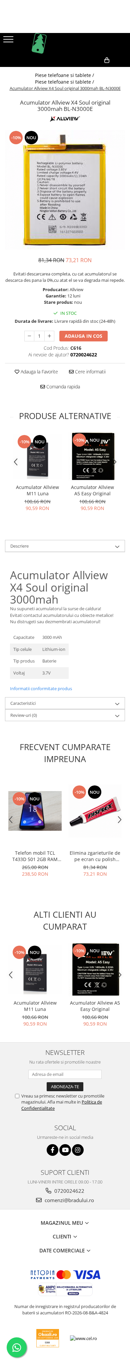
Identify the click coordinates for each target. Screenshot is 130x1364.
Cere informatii (90, 371)
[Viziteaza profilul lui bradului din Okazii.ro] (47, 1338)
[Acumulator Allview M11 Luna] (37, 456)
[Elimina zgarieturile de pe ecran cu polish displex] (95, 811)
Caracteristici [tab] (23, 703)
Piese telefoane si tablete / (65, 75)
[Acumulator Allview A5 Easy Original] (92, 456)
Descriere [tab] (19, 546)
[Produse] (9, 41)
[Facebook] (52, 1150)
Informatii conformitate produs (41, 688)
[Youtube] (65, 1150)
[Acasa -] (65, 43)
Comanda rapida (62, 386)
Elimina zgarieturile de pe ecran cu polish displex (95, 856)
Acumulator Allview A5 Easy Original (92, 490)
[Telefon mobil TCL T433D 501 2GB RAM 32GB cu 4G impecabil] (35, 811)
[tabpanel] (65, 190)
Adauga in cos (83, 336)
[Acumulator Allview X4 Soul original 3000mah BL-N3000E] (65, 190)
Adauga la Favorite (38, 371)
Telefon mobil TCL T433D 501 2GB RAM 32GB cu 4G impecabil (35, 856)
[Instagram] (78, 1150)
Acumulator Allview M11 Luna (37, 490)
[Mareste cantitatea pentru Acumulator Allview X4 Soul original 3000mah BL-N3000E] (49, 336)
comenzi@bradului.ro (68, 1200)
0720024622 (68, 1190)
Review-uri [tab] (23, 715)
